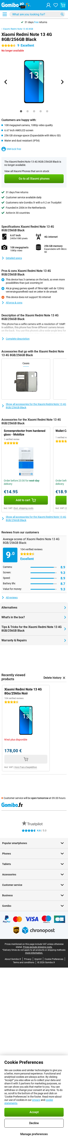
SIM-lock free (14, 149)
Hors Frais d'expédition (26, 767)
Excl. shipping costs (23, 508)
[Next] (62, 82)
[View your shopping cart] (63, 5)
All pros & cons (14, 302)
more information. (34, 953)
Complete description (18, 338)
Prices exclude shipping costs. (37, 947)
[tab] (21, 111)
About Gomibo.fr (13, 959)
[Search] (62, 14)
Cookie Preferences (54, 959)
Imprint (38, 959)
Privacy (27, 959)
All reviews (12, 597)
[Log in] (48, 5)
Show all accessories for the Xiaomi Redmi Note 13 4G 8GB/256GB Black (36, 406)
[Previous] (6, 82)
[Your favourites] (55, 5)
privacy (36, 1099)
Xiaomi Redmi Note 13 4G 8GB (18, 29)
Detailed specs (14, 258)
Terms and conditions (23, 962)
